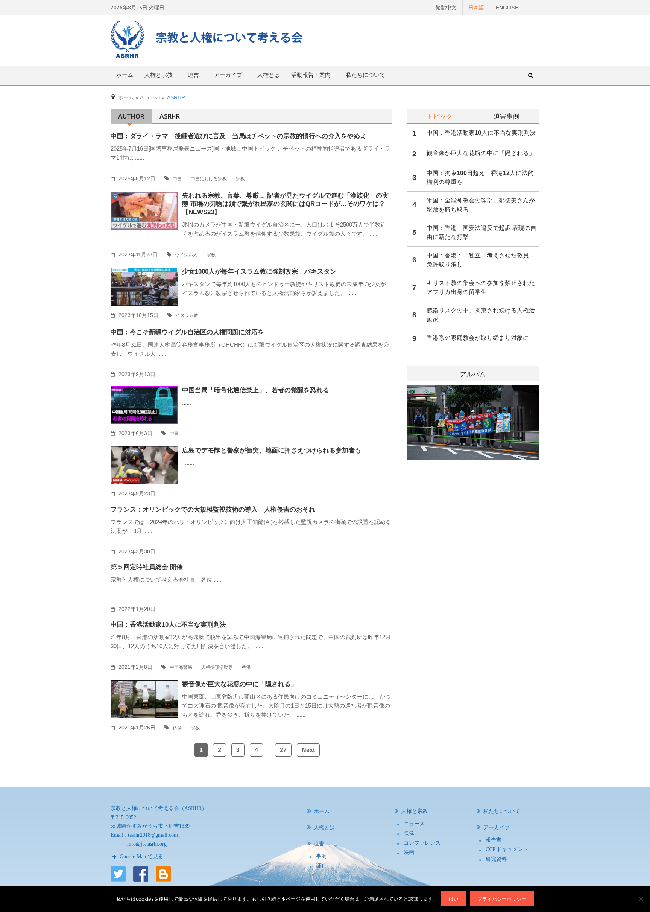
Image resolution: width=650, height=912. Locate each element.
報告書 (493, 840)
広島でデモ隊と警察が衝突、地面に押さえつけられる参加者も (271, 450)
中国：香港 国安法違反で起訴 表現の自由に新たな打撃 (481, 232)
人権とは (268, 75)
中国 (177, 178)
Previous (406, 441)
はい (454, 899)
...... (139, 157)
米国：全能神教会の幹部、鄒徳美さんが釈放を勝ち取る (481, 205)
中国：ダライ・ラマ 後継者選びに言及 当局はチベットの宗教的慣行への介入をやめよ (238, 136)
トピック (440, 116)
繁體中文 (446, 8)
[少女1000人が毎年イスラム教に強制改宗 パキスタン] (144, 286)
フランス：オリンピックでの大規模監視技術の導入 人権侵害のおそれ (213, 509)
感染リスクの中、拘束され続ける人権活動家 (481, 315)
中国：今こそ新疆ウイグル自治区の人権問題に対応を (187, 332)
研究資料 (496, 859)
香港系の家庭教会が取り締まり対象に (478, 338)
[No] (640, 899)
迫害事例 (506, 116)
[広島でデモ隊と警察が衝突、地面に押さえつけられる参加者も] (144, 465)
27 (283, 750)
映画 (409, 852)
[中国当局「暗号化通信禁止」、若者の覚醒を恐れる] (144, 405)
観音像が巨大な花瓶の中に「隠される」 (239, 684)
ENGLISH (507, 8)
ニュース (414, 824)
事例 (321, 856)
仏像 (177, 728)
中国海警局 (181, 667)
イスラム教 (187, 315)
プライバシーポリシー (501, 899)
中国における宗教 (209, 178)
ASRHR (176, 97)
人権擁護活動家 (217, 667)
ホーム (124, 75)
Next (308, 750)
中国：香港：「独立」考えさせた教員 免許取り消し (481, 260)
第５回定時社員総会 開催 (147, 567)
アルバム (473, 374)
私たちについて (365, 75)
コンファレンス (422, 843)
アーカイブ (496, 827)
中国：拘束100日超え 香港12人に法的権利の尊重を (480, 177)
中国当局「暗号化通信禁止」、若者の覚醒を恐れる (255, 390)
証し (321, 866)
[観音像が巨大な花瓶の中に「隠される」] (144, 699)
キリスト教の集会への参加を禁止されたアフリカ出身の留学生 (481, 287)
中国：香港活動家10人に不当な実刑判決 (168, 624)
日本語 (476, 8)
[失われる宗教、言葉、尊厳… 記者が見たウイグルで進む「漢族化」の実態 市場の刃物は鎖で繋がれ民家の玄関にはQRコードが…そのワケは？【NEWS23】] (144, 210)
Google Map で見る (140, 856)
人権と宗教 (414, 811)
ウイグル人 (186, 254)
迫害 (319, 844)
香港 (246, 667)
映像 (409, 833)
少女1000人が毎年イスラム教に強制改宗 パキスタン (259, 271)
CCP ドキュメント (507, 849)
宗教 (240, 178)
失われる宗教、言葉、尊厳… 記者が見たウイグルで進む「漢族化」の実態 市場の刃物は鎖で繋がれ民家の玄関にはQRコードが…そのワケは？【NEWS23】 (285, 204)
